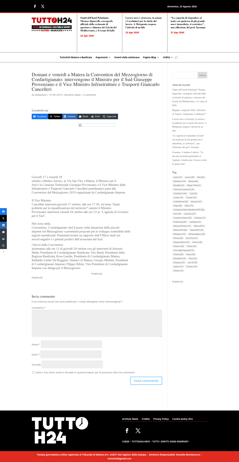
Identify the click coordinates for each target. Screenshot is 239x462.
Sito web (36, 364)
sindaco (178, 266)
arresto (189, 177)
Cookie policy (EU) (182, 419)
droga (177, 206)
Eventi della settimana (126, 57)
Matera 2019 (180, 230)
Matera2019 (196, 230)
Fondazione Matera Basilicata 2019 (188, 210)
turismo (178, 271)
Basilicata (179, 181)
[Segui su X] (43, 6)
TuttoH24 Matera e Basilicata (76, 57)
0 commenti (89, 94)
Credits (146, 419)
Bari (200, 177)
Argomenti (102, 57)
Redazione (40, 94)
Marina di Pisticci (182, 226)
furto (177, 214)
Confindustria (180, 201)
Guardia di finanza (182, 218)
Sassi (193, 258)
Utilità (166, 57)
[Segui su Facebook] (35, 6)
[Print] (3, 238)
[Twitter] (3, 218)
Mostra (178, 238)
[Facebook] (3, 211)
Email (36, 354)
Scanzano (179, 262)
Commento (39, 307)
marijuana (195, 222)
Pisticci (197, 242)
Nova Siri (191, 238)
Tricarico (191, 266)
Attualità (68, 94)
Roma (190, 254)
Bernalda (178, 185)
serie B (192, 262)
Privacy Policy (161, 419)
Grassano (189, 214)
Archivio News (130, 419)
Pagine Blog (149, 57)
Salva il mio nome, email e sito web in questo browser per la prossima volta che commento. (85, 372)
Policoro (178, 246)
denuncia (196, 201)
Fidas (189, 206)
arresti (177, 177)
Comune (191, 197)
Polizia (191, 246)
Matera (199, 226)
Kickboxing (179, 222)
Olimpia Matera (181, 242)
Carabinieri (180, 193)
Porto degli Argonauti (183, 250)
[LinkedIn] (3, 225)
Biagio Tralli (194, 185)
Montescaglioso (197, 234)
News (78, 94)
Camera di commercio (183, 189)
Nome (36, 344)
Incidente (200, 218)
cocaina (178, 197)
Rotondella (179, 258)
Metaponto (179, 234)
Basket (193, 181)
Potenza (178, 254)
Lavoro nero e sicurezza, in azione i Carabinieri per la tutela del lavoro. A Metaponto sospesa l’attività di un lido (144, 22)
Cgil (193, 193)
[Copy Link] (3, 245)
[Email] (3, 232)
